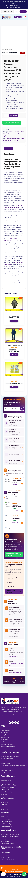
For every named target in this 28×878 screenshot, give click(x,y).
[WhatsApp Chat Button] (24, 874)
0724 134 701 (12, 663)
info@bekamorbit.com (15, 672)
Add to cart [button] (14, 321)
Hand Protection (15, 132)
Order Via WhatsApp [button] (13, 122)
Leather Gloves (14, 379)
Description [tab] (8, 148)
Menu (18, 17)
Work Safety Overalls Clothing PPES (14, 345)
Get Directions (13, 656)
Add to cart (13, 116)
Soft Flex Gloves (13, 141)
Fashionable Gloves (13, 138)
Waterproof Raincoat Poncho (14, 314)
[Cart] (24, 17)
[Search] (23, 11)
